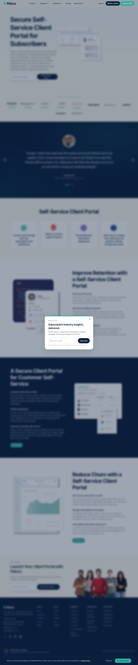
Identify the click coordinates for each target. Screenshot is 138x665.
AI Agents (43, 3)
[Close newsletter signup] (89, 319)
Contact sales (127, 3)
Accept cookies (123, 661)
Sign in (101, 3)
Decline (109, 661)
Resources (78, 3)
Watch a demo (112, 3)
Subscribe (84, 341)
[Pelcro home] (9, 3)
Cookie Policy (85, 661)
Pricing (68, 3)
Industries (56, 3)
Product (32, 3)
